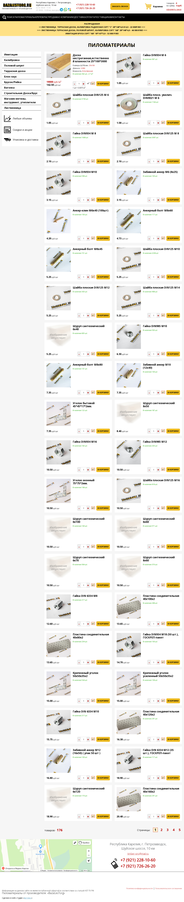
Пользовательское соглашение (168, 888)
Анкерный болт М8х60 (158, 210)
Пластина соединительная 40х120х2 (161, 713)
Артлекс (27, 898)
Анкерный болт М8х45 (88, 249)
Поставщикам (103, 17)
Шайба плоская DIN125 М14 (161, 287)
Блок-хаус (10, 76)
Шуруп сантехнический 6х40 (89, 327)
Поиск (10, 17)
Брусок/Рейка (12, 82)
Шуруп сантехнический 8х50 (159, 404)
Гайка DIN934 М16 (85, 441)
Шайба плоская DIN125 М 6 (91, 95)
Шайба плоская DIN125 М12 (91, 287)
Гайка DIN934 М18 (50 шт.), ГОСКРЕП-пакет (160, 636)
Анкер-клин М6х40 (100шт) (90, 210)
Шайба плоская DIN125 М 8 (161, 133)
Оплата (90, 17)
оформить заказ (173, 9)
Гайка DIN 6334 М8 (85, 596)
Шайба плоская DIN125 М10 (161, 249)
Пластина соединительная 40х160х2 (161, 790)
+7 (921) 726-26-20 (85, 8)
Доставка (80, 17)
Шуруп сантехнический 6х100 (89, 520)
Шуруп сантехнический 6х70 (89, 559)
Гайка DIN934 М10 (85, 172)
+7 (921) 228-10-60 (85, 4)
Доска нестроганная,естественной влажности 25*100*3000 (91, 58)
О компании (66, 17)
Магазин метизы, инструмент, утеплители (20, 100)
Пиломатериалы (24, 17)
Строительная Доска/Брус (20, 93)
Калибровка (12, 60)
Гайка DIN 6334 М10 (86, 711)
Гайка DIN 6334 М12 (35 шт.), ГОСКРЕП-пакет (158, 751)
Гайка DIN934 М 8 (84, 133)
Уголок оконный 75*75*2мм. (83, 481)
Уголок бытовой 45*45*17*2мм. (84, 404)
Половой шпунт (14, 65)
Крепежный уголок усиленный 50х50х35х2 (158, 674)
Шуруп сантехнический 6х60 (159, 520)
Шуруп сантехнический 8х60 (159, 559)
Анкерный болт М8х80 (88, 364)
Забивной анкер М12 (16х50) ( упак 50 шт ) (86, 751)
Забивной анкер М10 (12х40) (157, 366)
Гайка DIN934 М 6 (154, 55)
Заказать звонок (120, 6)
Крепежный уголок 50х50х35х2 (85, 674)
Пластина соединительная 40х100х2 (161, 597)
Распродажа (51, 17)
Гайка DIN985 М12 (155, 441)
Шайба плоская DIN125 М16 (161, 480)
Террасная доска (14, 71)
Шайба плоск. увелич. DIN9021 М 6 (157, 96)
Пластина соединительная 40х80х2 (91, 636)
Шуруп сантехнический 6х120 (89, 790)
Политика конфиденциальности (139, 888)
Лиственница (12, 107)
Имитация (11, 54)
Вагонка (9, 87)
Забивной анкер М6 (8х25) (160, 172)
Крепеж (39, 17)
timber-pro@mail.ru (138, 853)
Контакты (119, 17)
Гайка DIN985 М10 (155, 326)
